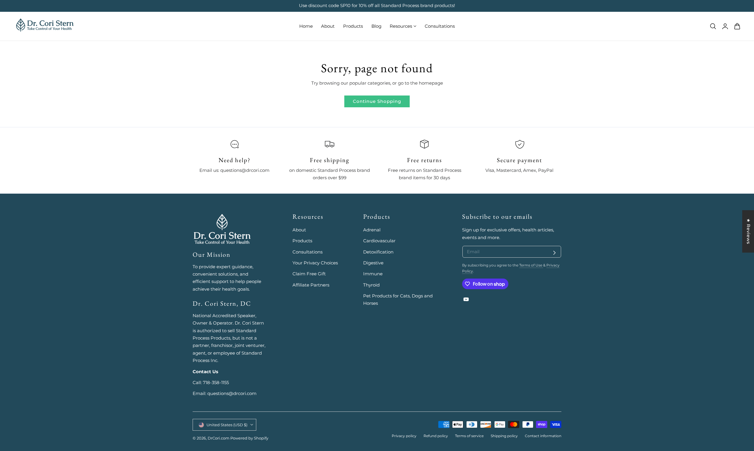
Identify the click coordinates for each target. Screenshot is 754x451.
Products (302, 241)
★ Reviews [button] (748, 231)
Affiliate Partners (310, 285)
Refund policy (436, 436)
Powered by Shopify (249, 438)
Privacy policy (404, 436)
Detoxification (378, 252)
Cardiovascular (379, 241)
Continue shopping (377, 101)
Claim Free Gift (309, 274)
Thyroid (371, 285)
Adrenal (372, 230)
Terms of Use (531, 265)
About (299, 230)
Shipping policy (504, 436)
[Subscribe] (554, 253)
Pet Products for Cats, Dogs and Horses (398, 299)
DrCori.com (218, 438)
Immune (373, 274)
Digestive (373, 263)
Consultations (307, 252)
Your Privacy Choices (315, 263)
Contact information (543, 436)
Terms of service (469, 436)
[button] (713, 26)
